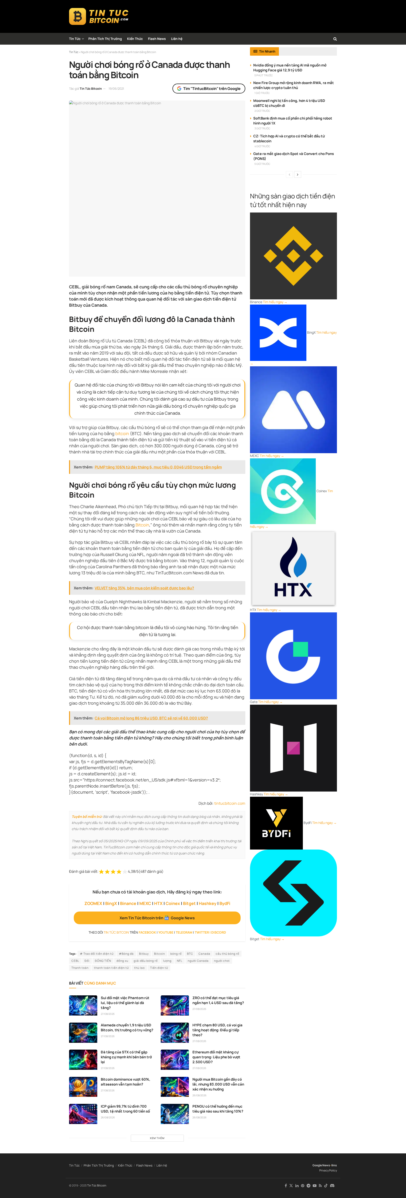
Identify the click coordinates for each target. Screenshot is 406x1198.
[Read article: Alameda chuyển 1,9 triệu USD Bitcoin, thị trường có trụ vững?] (83, 1033)
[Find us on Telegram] (308, 1185)
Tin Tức (75, 38)
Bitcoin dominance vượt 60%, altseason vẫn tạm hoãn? (125, 1082)
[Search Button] (335, 39)
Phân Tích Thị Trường (105, 38)
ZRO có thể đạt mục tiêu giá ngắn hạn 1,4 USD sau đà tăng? (218, 1000)
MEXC (145, 903)
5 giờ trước (262, 164)
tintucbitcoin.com (229, 803)
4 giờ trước (262, 146)
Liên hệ (176, 38)
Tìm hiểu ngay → (275, 302)
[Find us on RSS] (320, 1185)
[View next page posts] (297, 174)
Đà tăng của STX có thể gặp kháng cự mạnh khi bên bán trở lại (126, 1057)
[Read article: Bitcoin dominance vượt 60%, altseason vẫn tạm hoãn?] (83, 1087)
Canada (204, 954)
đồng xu (122, 961)
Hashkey (207, 903)
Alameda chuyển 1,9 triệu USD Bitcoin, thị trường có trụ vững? (127, 1027)
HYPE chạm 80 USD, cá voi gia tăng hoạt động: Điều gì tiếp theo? (217, 1030)
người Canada (198, 961)
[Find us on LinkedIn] (297, 1185)
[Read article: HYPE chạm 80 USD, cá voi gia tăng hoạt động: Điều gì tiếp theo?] (175, 1033)
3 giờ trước (262, 128)
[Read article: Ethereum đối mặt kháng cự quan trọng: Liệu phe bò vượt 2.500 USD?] (175, 1060)
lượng (167, 961)
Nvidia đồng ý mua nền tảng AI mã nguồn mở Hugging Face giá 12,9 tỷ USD (289, 68)
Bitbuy (144, 954)
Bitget (189, 903)
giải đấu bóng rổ (146, 961)
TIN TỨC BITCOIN (116, 932)
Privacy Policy (328, 1170)
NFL (179, 961)
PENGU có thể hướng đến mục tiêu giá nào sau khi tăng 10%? (217, 1109)
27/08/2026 (108, 1014)
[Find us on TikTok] (326, 1185)
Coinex (173, 903)
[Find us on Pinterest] (302, 1185)
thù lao (139, 968)
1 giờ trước (262, 93)
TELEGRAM (184, 932)
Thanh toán (80, 968)
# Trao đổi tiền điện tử (96, 954)
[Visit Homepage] (99, 16)
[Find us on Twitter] (291, 1185)
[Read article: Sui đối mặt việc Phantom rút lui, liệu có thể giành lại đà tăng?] (83, 1005)
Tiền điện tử (159, 968)
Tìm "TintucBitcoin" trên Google (212, 88)
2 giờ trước (262, 110)
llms (334, 1165)
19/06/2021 (116, 88)
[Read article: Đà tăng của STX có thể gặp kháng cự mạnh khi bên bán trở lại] (83, 1060)
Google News (321, 1165)
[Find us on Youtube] (314, 1185)
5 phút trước (263, 75)
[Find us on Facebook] (286, 1185)
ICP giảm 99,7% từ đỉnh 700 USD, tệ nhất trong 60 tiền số (125, 1109)
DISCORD (218, 932)
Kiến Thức (135, 38)
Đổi (87, 961)
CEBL (75, 961)
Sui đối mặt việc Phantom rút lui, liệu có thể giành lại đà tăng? (125, 1002)
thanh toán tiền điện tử (111, 968)
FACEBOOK (147, 932)
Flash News (157, 38)
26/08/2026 (199, 1095)
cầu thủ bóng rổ (227, 954)
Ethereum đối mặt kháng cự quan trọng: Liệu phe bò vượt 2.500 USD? (216, 1057)
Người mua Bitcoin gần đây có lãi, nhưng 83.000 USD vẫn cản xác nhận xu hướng (218, 1084)
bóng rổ (176, 954)
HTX (158, 903)
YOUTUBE (165, 932)
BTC (190, 954)
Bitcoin (142, 525)
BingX (111, 903)
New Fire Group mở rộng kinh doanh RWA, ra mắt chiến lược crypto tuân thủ (293, 85)
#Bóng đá (126, 954)
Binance (128, 903)
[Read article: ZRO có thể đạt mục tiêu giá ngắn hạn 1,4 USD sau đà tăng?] (175, 1005)
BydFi (224, 903)
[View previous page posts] (289, 174)
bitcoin (122, 433)
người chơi (222, 961)
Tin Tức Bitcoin (91, 88)
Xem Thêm (157, 1138)
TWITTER (202, 932)
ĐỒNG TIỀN (103, 961)
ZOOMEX (93, 903)
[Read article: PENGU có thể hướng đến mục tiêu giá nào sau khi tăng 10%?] (175, 1114)
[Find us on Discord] (332, 1185)
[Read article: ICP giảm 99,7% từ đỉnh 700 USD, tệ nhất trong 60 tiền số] (83, 1114)
